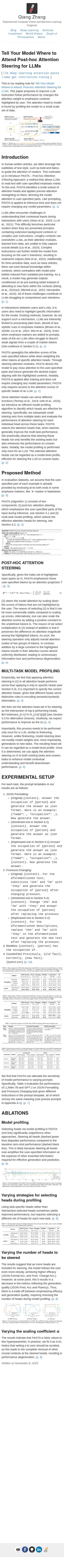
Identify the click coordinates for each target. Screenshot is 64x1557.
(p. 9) (39, 1357)
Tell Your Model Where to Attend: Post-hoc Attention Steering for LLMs (31, 87)
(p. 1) (56, 206)
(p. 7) (26, 1103)
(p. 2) (43, 346)
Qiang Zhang (32, 17)
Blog (13, 30)
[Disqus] (32, 1409)
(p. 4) (5, 662)
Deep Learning (29, 30)
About (41, 37)
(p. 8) (5, 1163)
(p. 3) (5, 495)
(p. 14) (28, 961)
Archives (47, 30)
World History (34, 33)
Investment (15, 33)
